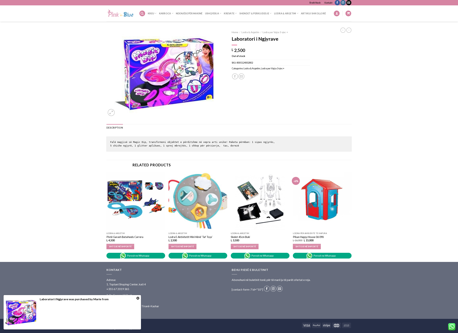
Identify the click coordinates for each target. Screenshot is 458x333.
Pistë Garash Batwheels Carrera (124, 236)
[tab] (114, 127)
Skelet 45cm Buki (240, 236)
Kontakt (328, 2)
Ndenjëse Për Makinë (189, 13)
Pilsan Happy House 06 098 (308, 236)
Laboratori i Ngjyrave (54, 299)
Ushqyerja (212, 13)
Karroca (165, 13)
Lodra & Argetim (285, 13)
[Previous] (106, 216)
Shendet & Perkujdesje (254, 13)
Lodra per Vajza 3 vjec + (275, 32)
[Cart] (348, 13)
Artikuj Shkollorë (313, 13)
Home (235, 32)
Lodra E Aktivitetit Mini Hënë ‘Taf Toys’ (191, 236)
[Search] (142, 13)
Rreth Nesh (315, 2)
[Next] (351, 216)
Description (114, 127)
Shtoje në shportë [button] (120, 246)
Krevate (229, 13)
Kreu (151, 13)
